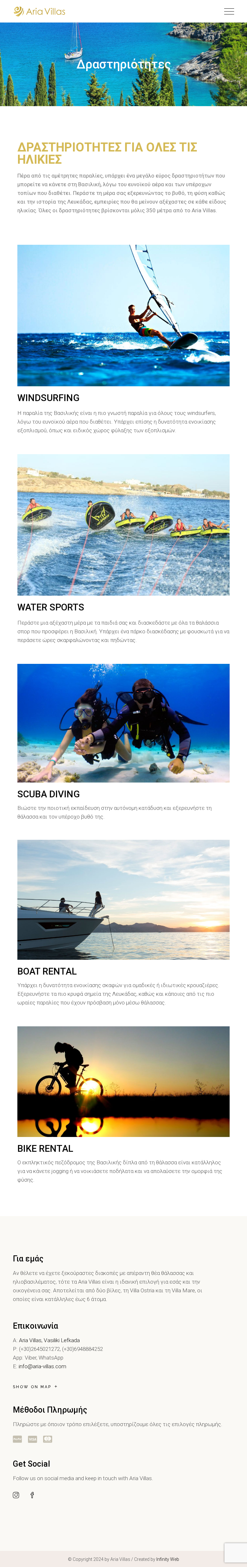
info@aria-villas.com (42, 1366)
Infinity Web (167, 1559)
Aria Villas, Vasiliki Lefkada (49, 1340)
